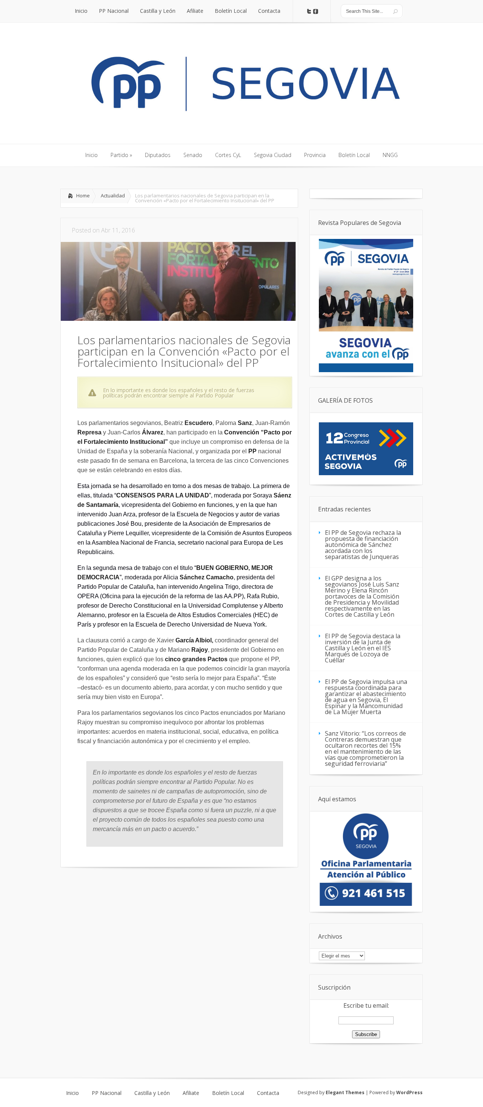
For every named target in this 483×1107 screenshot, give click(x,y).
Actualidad (113, 195)
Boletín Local (228, 1093)
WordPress (409, 1092)
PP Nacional (107, 1093)
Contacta (268, 1093)
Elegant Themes (345, 1092)
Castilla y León (152, 1093)
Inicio (72, 1093)
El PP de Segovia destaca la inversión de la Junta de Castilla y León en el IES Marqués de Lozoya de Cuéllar (362, 648)
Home (83, 195)
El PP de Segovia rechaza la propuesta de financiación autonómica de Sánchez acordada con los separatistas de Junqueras (363, 544)
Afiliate (191, 1093)
